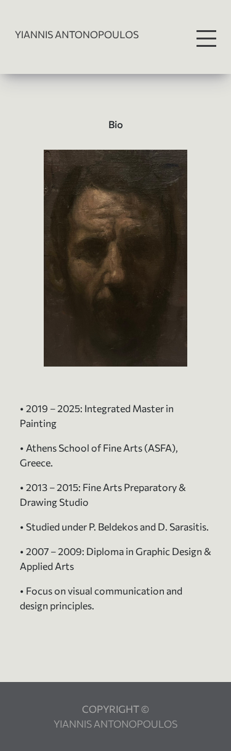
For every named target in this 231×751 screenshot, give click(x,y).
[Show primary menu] (206, 38)
